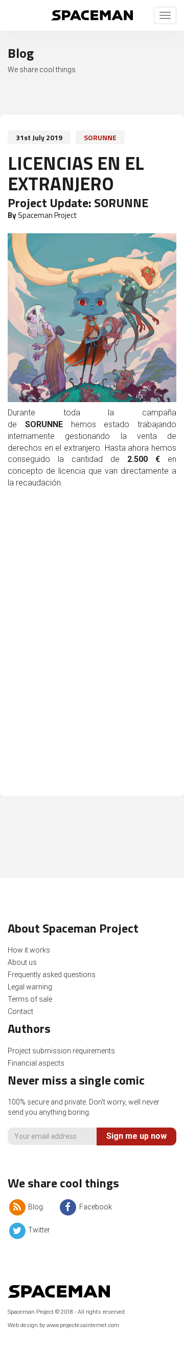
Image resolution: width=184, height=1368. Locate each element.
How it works (29, 950)
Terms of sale (30, 999)
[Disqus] (92, 648)
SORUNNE (100, 137)
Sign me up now (136, 1136)
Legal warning (30, 987)
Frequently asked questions (52, 974)
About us (22, 962)
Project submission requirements (61, 1051)
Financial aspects (36, 1063)
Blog (35, 1207)
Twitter (38, 1230)
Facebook (94, 1207)
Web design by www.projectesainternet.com (63, 1325)
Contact (20, 1011)
